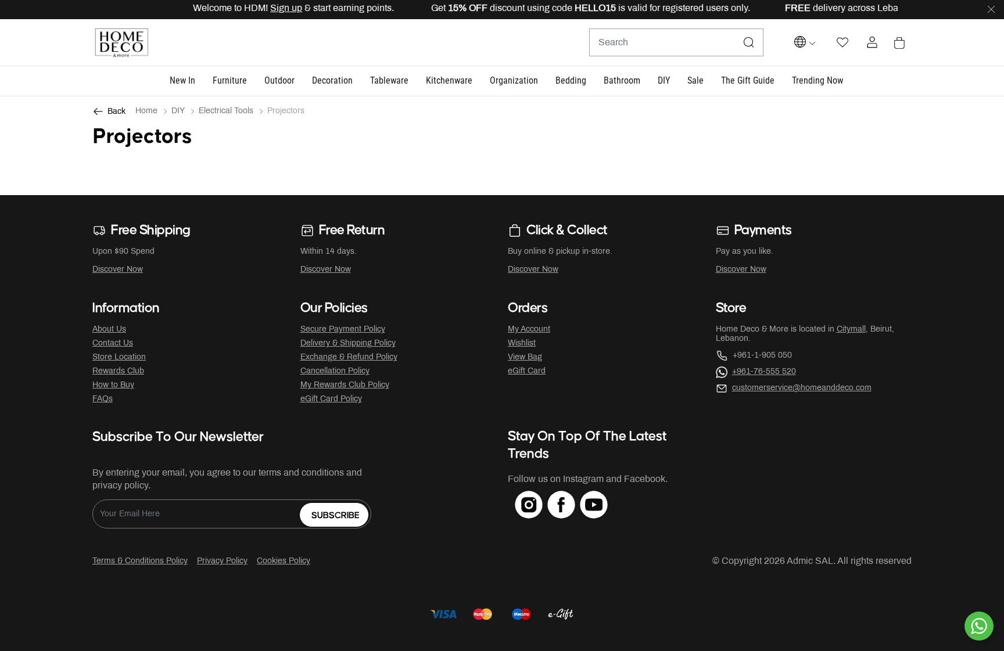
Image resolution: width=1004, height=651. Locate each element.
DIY (178, 111)
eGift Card (527, 371)
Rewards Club (118, 371)
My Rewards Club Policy (344, 385)
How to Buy (113, 385)
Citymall (851, 329)
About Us (109, 329)
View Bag (525, 357)
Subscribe (335, 515)
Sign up (277, 8)
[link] (817, 81)
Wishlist (522, 343)
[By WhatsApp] (979, 626)
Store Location (119, 357)
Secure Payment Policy (342, 329)
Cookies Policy (283, 561)
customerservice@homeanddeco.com (802, 388)
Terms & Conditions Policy (140, 561)
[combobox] (676, 42)
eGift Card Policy (331, 399)
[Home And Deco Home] (121, 43)
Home (146, 111)
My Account (529, 329)
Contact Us (112, 343)
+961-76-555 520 (764, 372)
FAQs (102, 399)
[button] (182, 81)
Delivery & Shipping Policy (348, 343)
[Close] (991, 10)
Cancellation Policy (335, 371)
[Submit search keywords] (749, 42)
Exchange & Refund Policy (348, 357)
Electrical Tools (226, 111)
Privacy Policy (222, 561)
